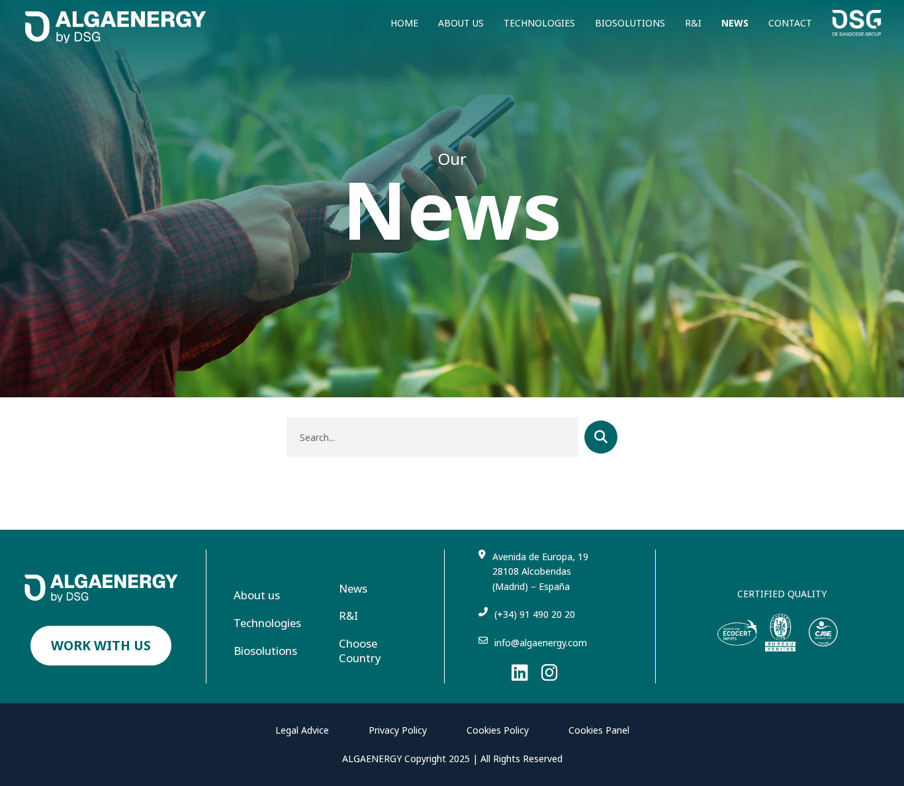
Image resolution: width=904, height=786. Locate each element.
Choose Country (360, 650)
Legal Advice (302, 730)
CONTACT (790, 23)
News (734, 23)
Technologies (539, 23)
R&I (693, 23)
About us (461, 23)
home (404, 23)
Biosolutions (630, 23)
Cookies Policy (498, 730)
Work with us (101, 645)
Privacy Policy (398, 730)
